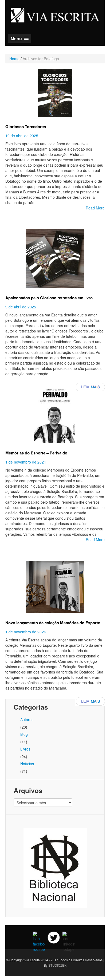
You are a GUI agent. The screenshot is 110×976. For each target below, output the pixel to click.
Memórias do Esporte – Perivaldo (36, 453)
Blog (24, 734)
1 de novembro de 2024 (25, 462)
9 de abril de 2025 (20, 306)
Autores (26, 719)
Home (14, 58)
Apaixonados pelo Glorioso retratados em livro (49, 298)
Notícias (27, 763)
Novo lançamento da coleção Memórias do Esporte (52, 623)
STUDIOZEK (57, 965)
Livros (25, 749)
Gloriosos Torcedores (25, 126)
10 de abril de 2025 (21, 135)
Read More (95, 207)
